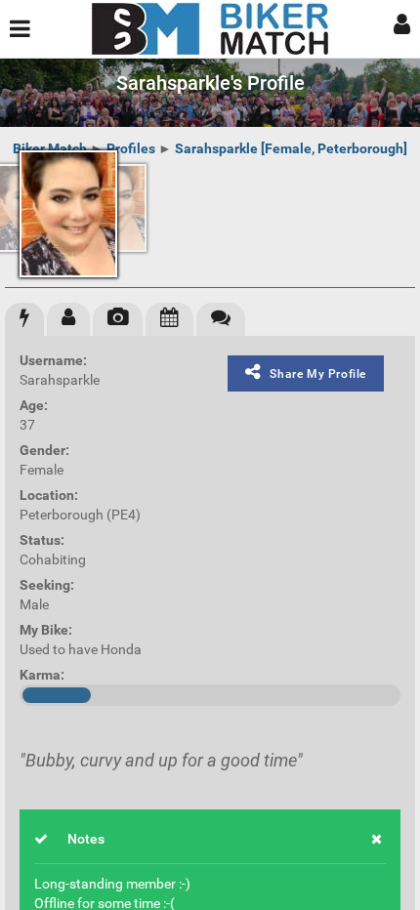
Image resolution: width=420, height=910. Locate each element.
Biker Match (50, 148)
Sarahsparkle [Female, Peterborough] (291, 148)
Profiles (130, 148)
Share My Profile (318, 374)
